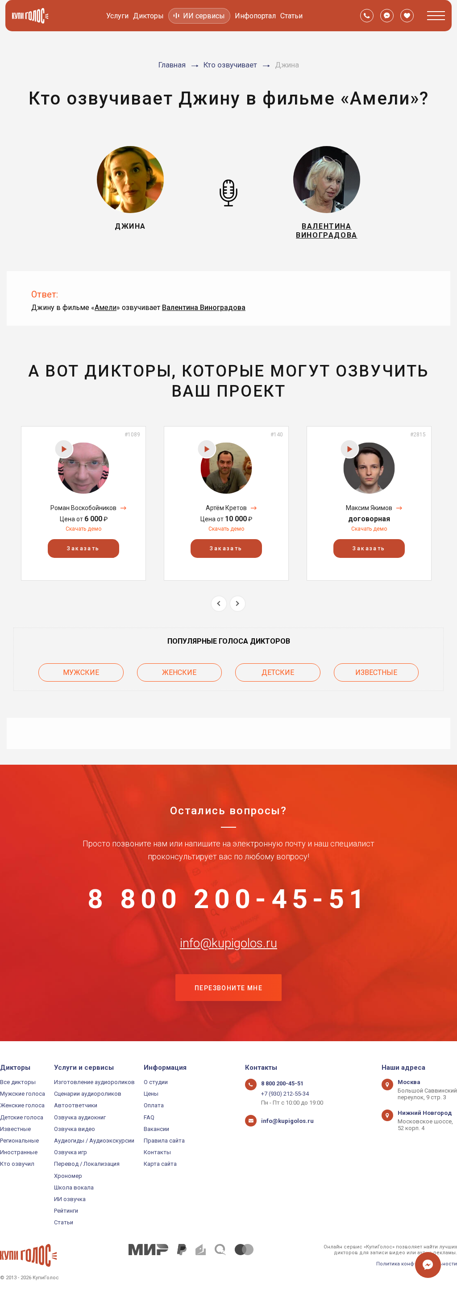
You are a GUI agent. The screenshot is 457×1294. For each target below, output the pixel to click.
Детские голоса (21, 1117)
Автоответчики (75, 1105)
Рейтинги (66, 1210)
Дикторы (148, 16)
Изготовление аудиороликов (94, 1082)
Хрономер (68, 1176)
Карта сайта (160, 1163)
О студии (156, 1082)
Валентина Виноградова (203, 307)
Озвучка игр (70, 1152)
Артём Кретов (226, 507)
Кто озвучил (17, 1163)
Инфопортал (255, 16)
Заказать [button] (83, 548)
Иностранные (18, 1152)
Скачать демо (83, 529)
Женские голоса (22, 1105)
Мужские (81, 672)
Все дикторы (18, 1082)
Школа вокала (74, 1187)
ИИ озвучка (70, 1199)
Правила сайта (164, 1140)
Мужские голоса (22, 1093)
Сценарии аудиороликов (87, 1093)
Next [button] (237, 603)
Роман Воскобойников (83, 507)
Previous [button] (219, 603)
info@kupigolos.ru (228, 943)
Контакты (157, 1152)
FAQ (149, 1117)
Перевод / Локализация (87, 1163)
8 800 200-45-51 (228, 899)
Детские (278, 672)
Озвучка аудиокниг (80, 1117)
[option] (83, 503)
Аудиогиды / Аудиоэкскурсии (94, 1140)
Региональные (19, 1140)
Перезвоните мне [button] (228, 988)
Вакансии (156, 1129)
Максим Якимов (369, 507)
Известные (376, 672)
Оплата (154, 1105)
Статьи (291, 16)
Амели (105, 307)
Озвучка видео (74, 1129)
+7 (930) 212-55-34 (285, 1093)
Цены (151, 1093)
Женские (179, 672)
